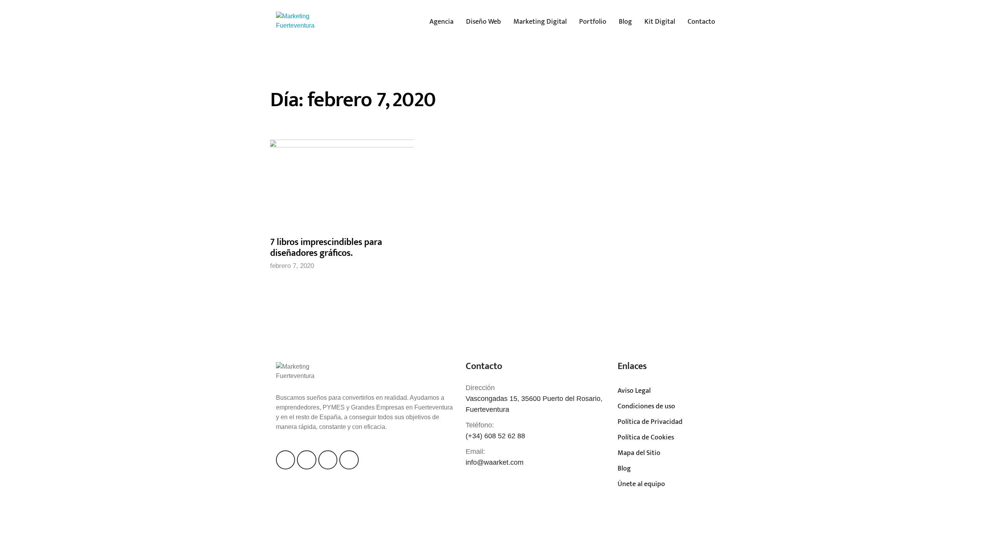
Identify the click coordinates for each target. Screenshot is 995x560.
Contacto (701, 22)
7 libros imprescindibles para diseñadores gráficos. (326, 247)
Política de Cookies (646, 437)
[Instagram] (327, 459)
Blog (625, 22)
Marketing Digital (540, 22)
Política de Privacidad (650, 422)
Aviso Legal (634, 391)
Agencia (441, 22)
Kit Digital (659, 22)
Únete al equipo (641, 484)
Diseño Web (483, 22)
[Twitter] (306, 459)
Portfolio (592, 22)
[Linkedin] (348, 459)
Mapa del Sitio (639, 453)
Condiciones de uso (646, 406)
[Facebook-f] (285, 459)
